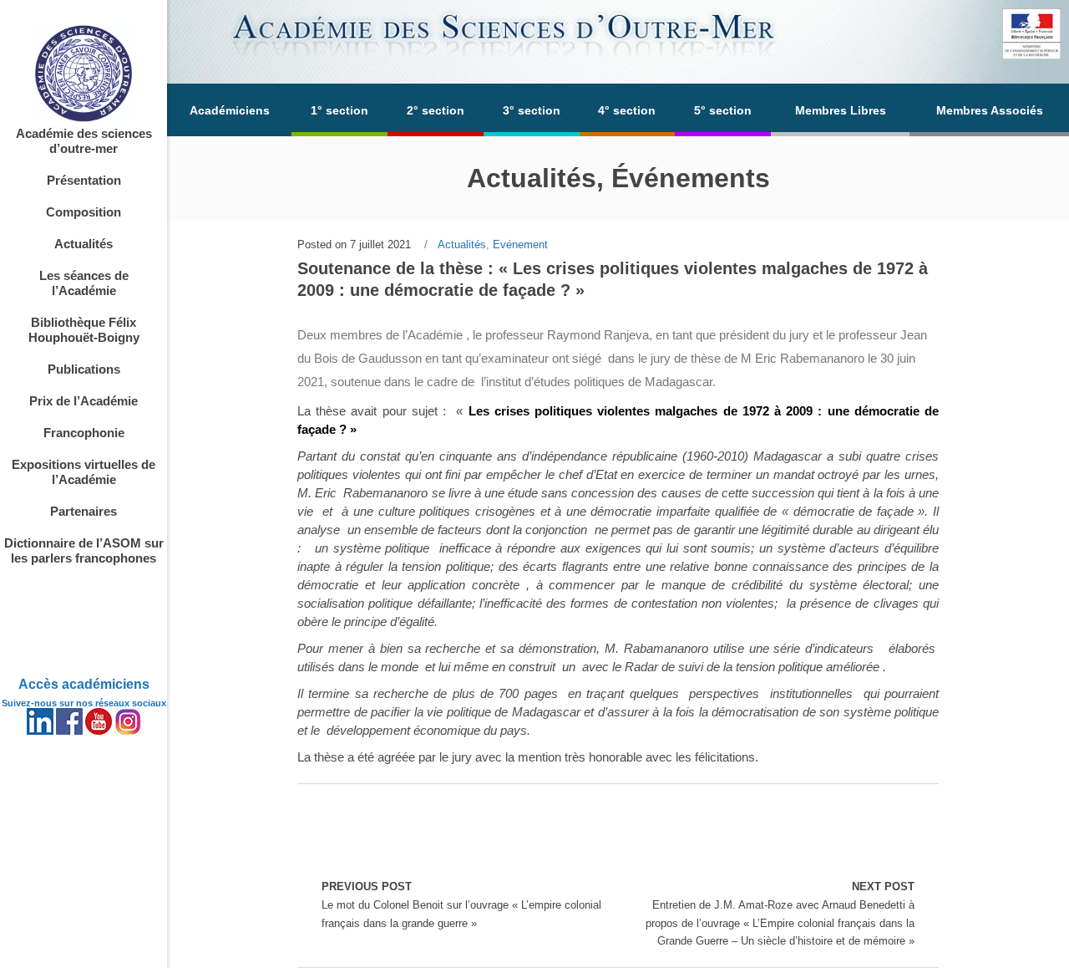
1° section (339, 110)
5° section (723, 110)
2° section (435, 110)
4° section (627, 110)
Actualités (462, 244)
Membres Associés (989, 110)
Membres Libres (840, 110)
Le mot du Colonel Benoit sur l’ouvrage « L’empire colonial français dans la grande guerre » (461, 904)
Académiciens (230, 110)
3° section (531, 110)
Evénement (520, 244)
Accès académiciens (83, 684)
